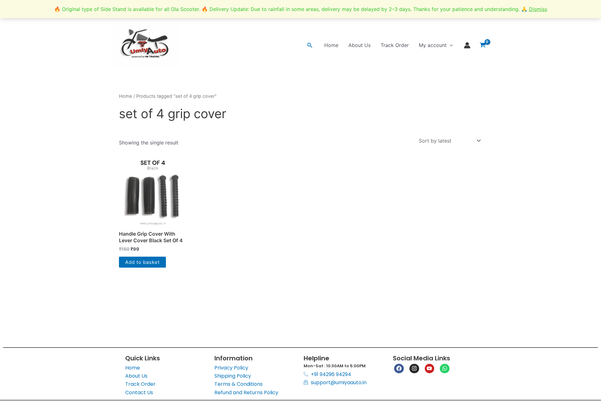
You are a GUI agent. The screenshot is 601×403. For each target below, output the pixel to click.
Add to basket (142, 262)
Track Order (395, 45)
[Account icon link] (467, 45)
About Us (359, 45)
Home (331, 45)
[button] (310, 45)
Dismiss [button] (538, 9)
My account (433, 45)
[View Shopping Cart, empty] (482, 45)
